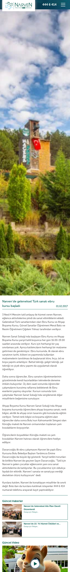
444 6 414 (49, 4)
